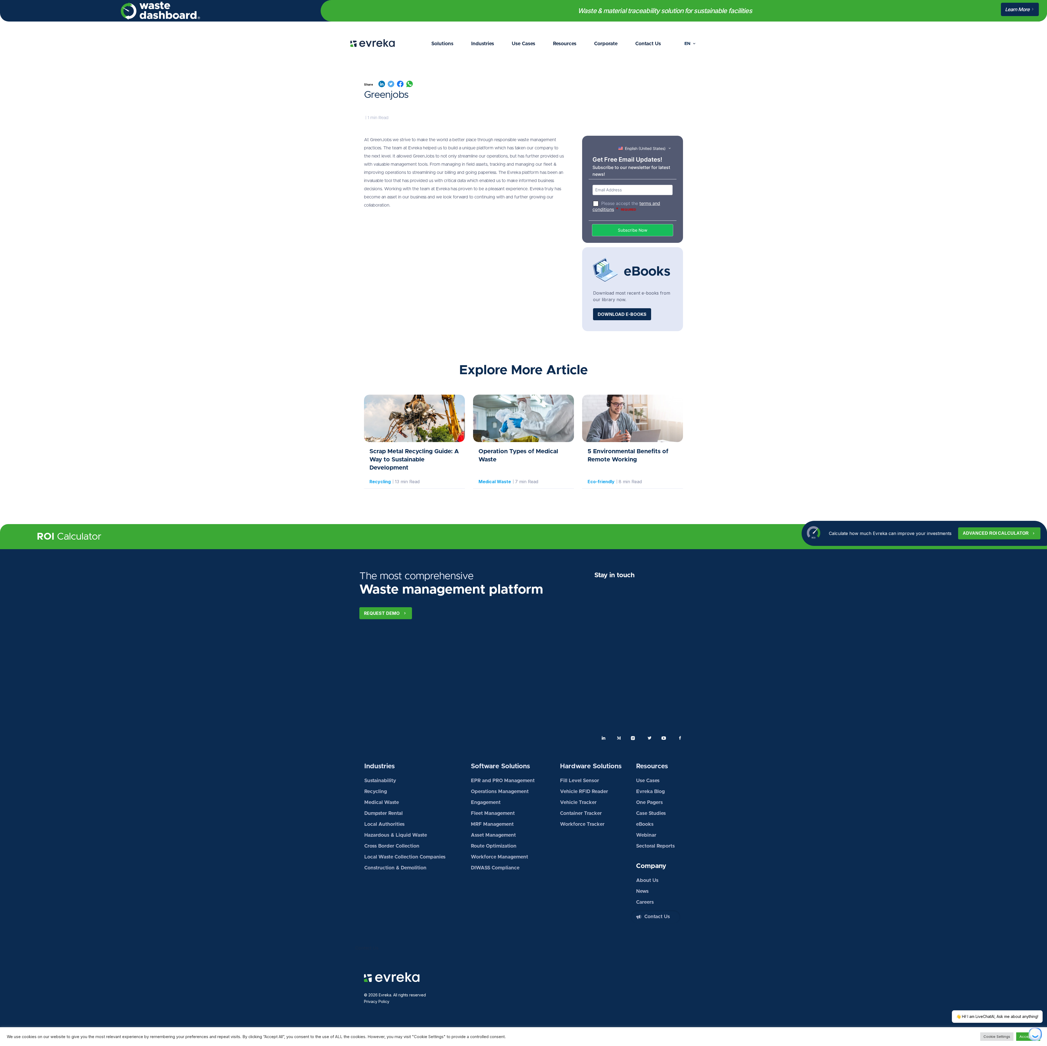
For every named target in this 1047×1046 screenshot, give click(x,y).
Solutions (442, 43)
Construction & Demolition (395, 868)
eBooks (645, 824)
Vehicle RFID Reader (584, 791)
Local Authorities (384, 824)
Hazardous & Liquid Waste (395, 835)
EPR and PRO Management (503, 780)
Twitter (649, 738)
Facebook (680, 738)
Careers (645, 902)
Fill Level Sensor (579, 780)
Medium (619, 738)
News (642, 891)
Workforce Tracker (582, 824)
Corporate (606, 43)
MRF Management (492, 824)
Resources (564, 43)
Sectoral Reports (655, 846)
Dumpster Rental (383, 813)
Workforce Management (499, 857)
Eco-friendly (601, 481)
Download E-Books (622, 314)
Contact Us (648, 43)
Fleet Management (493, 813)
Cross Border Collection (391, 846)
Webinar (646, 835)
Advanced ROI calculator (996, 533)
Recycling (380, 481)
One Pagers (649, 802)
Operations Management (500, 791)
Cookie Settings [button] (996, 1036)
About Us (647, 880)
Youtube (664, 738)
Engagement (486, 802)
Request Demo (382, 613)
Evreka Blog (650, 791)
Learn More (1018, 9)
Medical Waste (381, 802)
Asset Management (493, 835)
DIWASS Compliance (495, 868)
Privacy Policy (376, 1001)
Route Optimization (493, 846)
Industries (482, 43)
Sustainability (380, 780)
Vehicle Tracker (578, 802)
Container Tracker (581, 813)
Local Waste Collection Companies (405, 857)
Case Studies (651, 813)
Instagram (634, 738)
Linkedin (603, 738)
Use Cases (523, 43)
